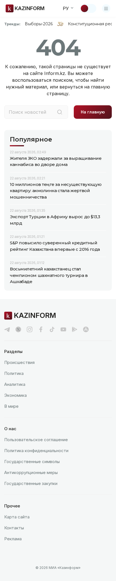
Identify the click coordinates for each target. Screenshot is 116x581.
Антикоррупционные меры (31, 472)
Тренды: (12, 24)
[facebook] (41, 329)
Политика (14, 373)
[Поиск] (60, 112)
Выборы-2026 (39, 23)
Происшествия (19, 362)
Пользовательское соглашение (36, 439)
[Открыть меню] (106, 8)
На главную (93, 112)
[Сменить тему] (88, 8)
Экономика (15, 395)
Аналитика (14, 384)
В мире (11, 406)
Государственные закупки (30, 483)
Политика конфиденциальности (36, 450)
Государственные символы (32, 461)
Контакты (14, 527)
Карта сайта (17, 517)
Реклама (13, 538)
